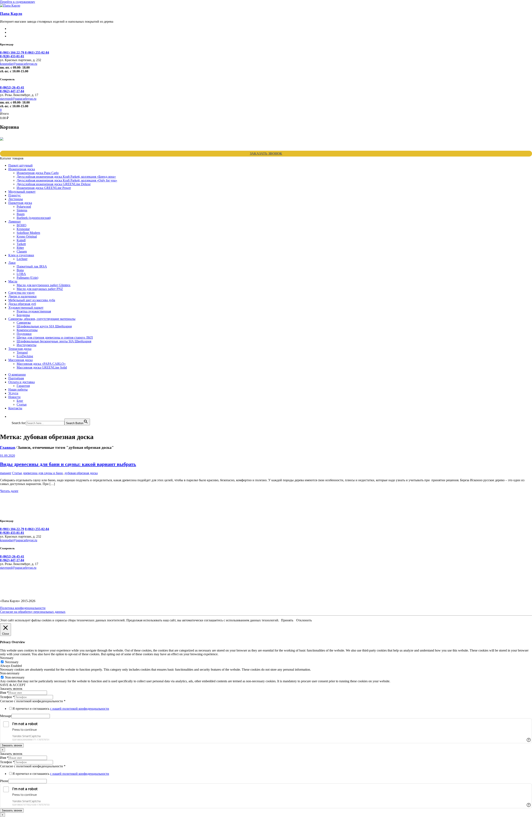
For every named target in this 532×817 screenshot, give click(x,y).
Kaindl (21, 240)
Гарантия (23, 386)
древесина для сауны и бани (43, 473)
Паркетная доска (20, 203)
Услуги (13, 393)
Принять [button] (287, 620)
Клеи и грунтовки (21, 255)
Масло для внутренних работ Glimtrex (43, 285)
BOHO (21, 225)
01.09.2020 (7, 455)
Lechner (22, 259)
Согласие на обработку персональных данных (32, 611)
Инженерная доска (21, 169)
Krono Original (27, 236)
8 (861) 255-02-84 (37, 52)
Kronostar (23, 229)
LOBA (21, 274)
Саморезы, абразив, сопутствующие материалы (41, 319)
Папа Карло (11, 13)
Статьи (22, 404)
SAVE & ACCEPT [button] (13, 685)
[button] (14, 416)
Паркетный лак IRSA (32, 266)
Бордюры (23, 315)
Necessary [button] (7, 658)
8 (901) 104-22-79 (12, 52)
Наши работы (18, 389)
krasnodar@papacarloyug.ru (18, 63)
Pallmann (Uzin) (27, 277)
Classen (22, 251)
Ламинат (14, 221)
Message (5, 716)
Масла (12, 281)
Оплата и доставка (21, 382)
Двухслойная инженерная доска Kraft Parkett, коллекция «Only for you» (67, 180)
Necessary (11, 662)
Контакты (15, 408)
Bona (20, 270)
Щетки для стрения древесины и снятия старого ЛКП (55, 337)
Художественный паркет (25, 307)
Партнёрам (16, 378)
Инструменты (26, 345)
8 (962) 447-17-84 (12, 91)
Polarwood (24, 206)
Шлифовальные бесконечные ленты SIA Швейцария (54, 341)
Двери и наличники (22, 296)
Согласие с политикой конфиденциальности (32, 701)
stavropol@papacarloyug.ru (18, 98)
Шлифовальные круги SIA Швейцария (44, 326)
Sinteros (22, 210)
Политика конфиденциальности (23, 608)
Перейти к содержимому (17, 2)
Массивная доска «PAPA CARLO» (41, 363)
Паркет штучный (20, 165)
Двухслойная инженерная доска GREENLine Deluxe (54, 184)
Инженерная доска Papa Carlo (38, 173)
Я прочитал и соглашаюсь (60, 708)
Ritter (20, 247)
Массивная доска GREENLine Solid (42, 367)
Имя (4, 692)
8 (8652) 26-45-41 (12, 87)
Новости (14, 397)
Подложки (24, 334)
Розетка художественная (34, 311)
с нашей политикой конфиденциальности (79, 708)
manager (5, 473)
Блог (20, 400)
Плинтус (14, 195)
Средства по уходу (21, 292)
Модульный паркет (22, 191)
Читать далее (9, 491)
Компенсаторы (27, 330)
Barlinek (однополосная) (34, 218)
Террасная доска (19, 348)
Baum (21, 214)
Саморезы (24, 322)
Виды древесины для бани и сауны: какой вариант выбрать (68, 464)
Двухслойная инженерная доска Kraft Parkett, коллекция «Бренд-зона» (66, 176)
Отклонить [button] (304, 620)
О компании (17, 374)
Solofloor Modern (28, 232)
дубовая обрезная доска (81, 473)
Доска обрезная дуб (22, 304)
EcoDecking (25, 356)
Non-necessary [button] (10, 673)
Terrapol (22, 352)
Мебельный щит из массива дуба (31, 300)
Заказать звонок (266, 153)
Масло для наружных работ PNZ (40, 289)
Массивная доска (20, 360)
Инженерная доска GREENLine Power (44, 188)
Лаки (12, 262)
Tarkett (21, 244)
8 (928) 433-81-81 (12, 56)
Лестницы (15, 199)
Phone (4, 781)
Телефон (7, 697)
